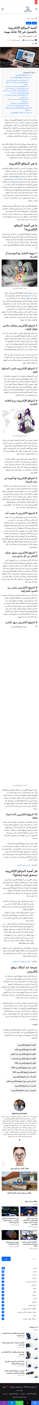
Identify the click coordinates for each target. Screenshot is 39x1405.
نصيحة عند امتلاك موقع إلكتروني (20, 112)
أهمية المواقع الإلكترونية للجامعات (23, 1058)
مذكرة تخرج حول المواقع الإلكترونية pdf (21, 1081)
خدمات (34, 1295)
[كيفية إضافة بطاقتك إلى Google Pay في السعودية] (31, 1336)
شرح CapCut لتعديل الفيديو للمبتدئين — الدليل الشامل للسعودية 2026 (10, 1220)
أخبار (34, 1298)
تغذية (34, 1275)
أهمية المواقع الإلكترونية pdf (25, 1049)
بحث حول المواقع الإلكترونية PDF (23, 1068)
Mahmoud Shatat (19, 1113)
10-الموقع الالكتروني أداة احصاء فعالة (16, 105)
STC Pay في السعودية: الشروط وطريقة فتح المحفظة (18, 2)
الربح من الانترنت (30, 1281)
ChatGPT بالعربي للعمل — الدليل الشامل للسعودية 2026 (28, 1244)
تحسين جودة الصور (24, 865)
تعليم (34, 1288)
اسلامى (34, 1302)
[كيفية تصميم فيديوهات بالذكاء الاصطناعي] (10, 1235)
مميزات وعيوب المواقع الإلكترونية (23, 1090)
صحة (34, 1268)
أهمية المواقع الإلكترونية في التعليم (23, 1054)
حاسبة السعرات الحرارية (19, 1397)
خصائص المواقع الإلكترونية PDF (24, 1072)
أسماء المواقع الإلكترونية (26, 1045)
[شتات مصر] (28, 9)
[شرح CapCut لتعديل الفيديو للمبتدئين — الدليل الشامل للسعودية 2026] (10, 1211)
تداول (34, 1292)
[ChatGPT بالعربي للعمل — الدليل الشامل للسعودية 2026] (28, 1235)
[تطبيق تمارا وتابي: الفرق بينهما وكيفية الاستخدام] (31, 1345)
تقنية (34, 1271)
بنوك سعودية (32, 1305)
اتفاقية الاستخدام (31, 1393)
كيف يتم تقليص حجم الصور (21, 961)
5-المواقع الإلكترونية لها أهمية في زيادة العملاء (15, 91)
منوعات (34, 1285)
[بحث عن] (36, 9)
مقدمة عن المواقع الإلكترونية (25, 1086)
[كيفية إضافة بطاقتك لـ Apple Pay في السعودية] (31, 1355)
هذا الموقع (30, 296)
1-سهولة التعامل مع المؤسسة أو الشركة (16, 80)
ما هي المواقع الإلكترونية (22, 75)
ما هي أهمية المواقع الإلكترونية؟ (20, 77)
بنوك (34, 1315)
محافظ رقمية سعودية (29, 1319)
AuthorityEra (18, 179)
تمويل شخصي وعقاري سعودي (27, 1312)
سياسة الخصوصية (14, 1393)
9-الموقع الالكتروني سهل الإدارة (18, 103)
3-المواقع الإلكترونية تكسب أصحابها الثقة (16, 86)
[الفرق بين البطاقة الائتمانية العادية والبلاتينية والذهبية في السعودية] (31, 1374)
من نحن (5, 1393)
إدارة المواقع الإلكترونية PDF (25, 1063)
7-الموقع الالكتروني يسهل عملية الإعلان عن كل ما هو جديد (16, 96)
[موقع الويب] (19, 1140)
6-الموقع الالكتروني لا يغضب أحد (18, 93)
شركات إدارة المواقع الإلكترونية (24, 1077)
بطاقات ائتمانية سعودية (29, 1308)
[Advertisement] (19, 34)
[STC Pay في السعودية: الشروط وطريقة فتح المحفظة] (31, 1364)
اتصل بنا (22, 1393)
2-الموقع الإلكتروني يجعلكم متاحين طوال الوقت (16, 83)
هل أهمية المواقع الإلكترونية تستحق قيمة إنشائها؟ (17, 109)
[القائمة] (3, 9)
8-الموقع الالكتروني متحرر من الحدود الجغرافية (17, 100)
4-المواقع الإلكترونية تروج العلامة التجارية (16, 88)
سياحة (34, 1278)
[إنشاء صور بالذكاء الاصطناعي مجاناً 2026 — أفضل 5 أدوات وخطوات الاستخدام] (28, 1211)
